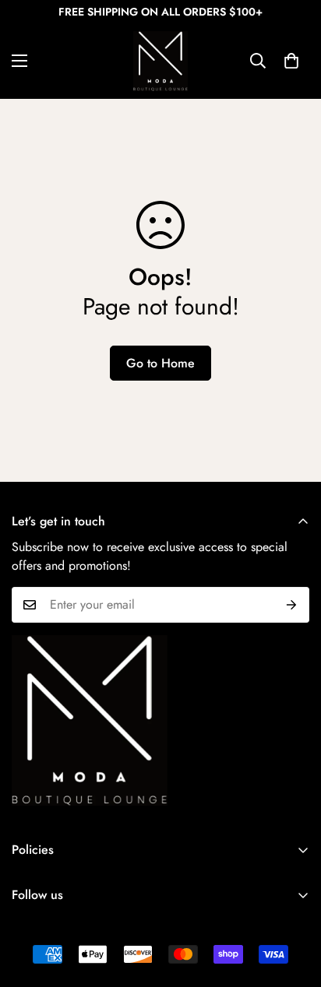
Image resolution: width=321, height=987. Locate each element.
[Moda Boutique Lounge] (160, 61)
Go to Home (160, 363)
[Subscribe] (291, 605)
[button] (291, 61)
